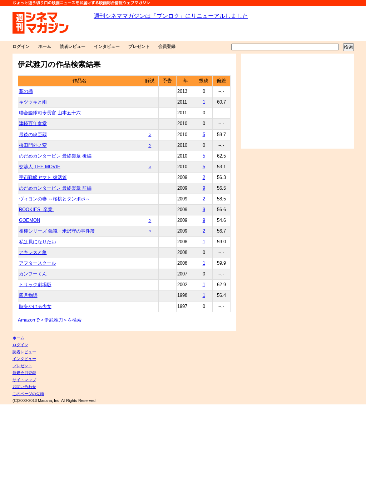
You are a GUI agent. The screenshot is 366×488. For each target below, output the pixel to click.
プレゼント (139, 46)
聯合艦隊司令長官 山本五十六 (50, 112)
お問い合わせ (24, 386)
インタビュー (107, 46)
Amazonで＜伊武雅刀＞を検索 (49, 320)
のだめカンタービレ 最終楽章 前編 (55, 188)
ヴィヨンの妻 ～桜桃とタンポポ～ (54, 198)
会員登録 (166, 46)
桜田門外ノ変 (33, 145)
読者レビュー (72, 46)
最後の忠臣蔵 (33, 134)
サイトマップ (24, 380)
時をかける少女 (35, 306)
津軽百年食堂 (33, 123)
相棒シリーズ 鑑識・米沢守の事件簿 (57, 231)
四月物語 (28, 295)
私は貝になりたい (37, 241)
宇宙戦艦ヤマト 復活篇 (43, 177)
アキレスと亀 (33, 252)
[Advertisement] (297, 101)
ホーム (44, 46)
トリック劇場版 (35, 284)
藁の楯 (26, 91)
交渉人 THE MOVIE (39, 166)
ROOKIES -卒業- (36, 209)
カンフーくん (33, 274)
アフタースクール (37, 263)
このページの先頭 (28, 394)
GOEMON (29, 220)
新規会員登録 (24, 372)
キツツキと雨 (33, 102)
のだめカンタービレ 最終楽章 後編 (55, 156)
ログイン (21, 46)
